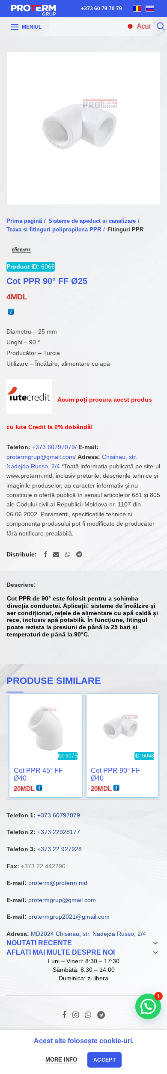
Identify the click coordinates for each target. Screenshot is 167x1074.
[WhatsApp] (67, 554)
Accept (104, 1060)
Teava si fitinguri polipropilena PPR (53, 229)
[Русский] (150, 9)
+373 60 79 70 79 (101, 9)
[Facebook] (45, 554)
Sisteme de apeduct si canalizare (92, 221)
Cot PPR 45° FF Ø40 (38, 774)
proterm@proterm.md (57, 882)
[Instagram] (75, 1015)
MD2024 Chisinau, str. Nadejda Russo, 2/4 (88, 933)
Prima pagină (24, 221)
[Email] (56, 554)
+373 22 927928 (59, 849)
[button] (148, 1006)
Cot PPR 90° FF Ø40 (115, 774)
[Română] (137, 9)
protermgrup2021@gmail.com (69, 916)
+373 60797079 (53, 447)
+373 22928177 (58, 831)
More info (61, 1059)
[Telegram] (79, 554)
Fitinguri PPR (125, 229)
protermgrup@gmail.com (40, 456)
